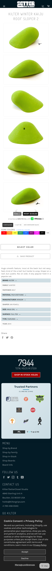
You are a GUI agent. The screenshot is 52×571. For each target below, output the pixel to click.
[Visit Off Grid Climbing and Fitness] (39, 399)
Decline (24, 558)
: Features (10, 319)
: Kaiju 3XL (10, 309)
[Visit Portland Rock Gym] (39, 421)
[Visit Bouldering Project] (26, 399)
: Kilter (10, 280)
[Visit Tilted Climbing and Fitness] (32, 432)
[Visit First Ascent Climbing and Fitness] (12, 421)
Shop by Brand (9, 448)
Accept (25, 551)
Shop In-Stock (9, 456)
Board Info (7, 465)
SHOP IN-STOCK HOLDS (26, 374)
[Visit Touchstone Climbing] (19, 410)
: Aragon (14, 300)
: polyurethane (14, 295)
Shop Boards (8, 460)
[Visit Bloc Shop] (26, 421)
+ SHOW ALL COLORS (23, 230)
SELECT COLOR (25, 247)
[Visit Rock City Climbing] (19, 432)
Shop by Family (9, 452)
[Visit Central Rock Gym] (12, 399)
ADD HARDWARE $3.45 (31, 225)
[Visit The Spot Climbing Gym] (32, 410)
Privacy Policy (39, 545)
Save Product (27, 256)
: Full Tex (12, 314)
